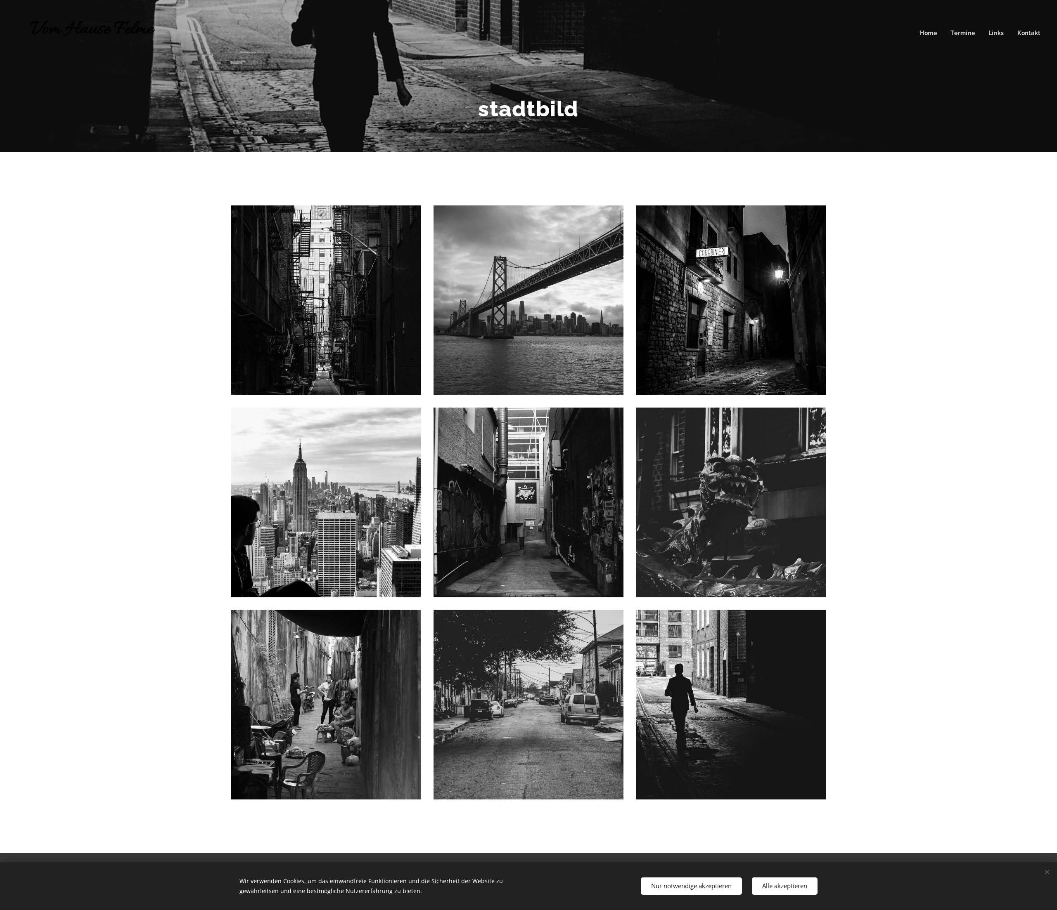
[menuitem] (931, 33)
